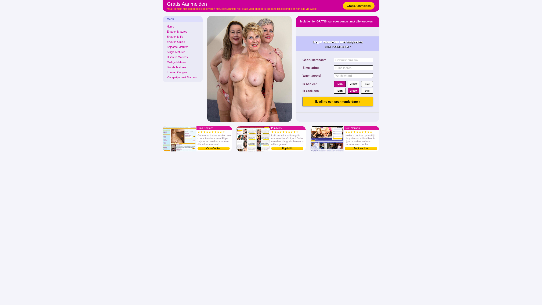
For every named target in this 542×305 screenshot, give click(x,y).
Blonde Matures (176, 67)
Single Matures (176, 52)
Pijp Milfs (287, 148)
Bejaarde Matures (177, 47)
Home (170, 26)
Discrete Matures (177, 57)
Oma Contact (213, 148)
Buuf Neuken (361, 148)
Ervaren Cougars (177, 72)
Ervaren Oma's (176, 41)
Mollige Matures (176, 62)
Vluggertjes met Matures (182, 77)
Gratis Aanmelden (359, 5)
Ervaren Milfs (175, 36)
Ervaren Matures (177, 31)
